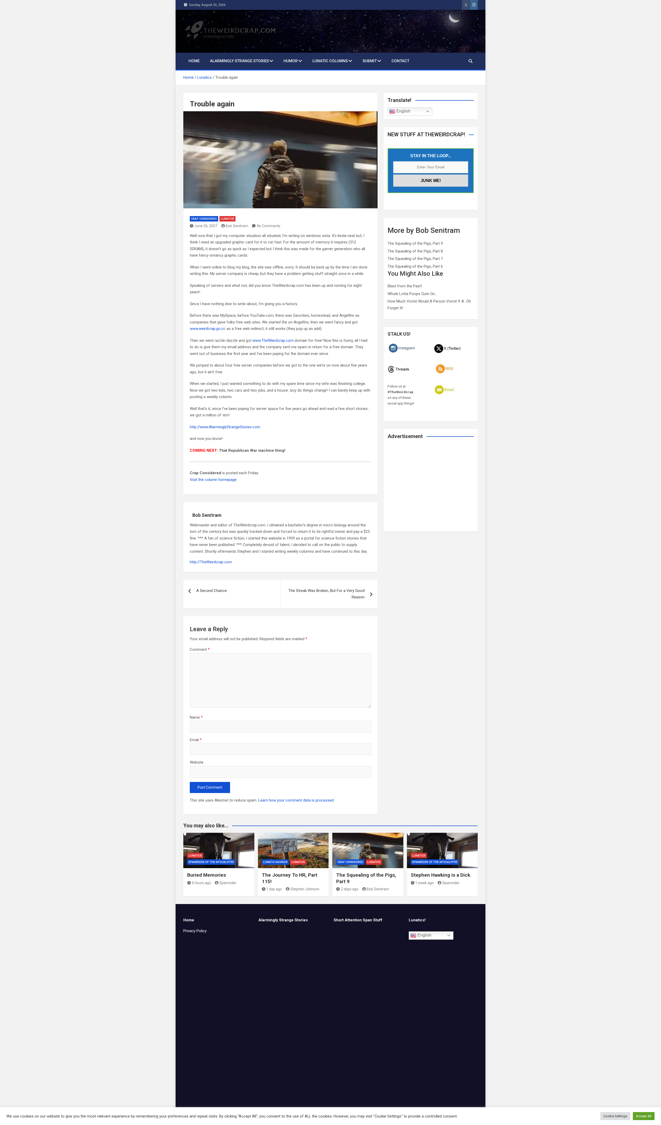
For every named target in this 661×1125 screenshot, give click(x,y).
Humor (291, 61)
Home (194, 61)
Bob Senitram (237, 226)
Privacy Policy (195, 931)
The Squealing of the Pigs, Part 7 (415, 258)
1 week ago (424, 883)
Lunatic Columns (330, 61)
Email (196, 740)
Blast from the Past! (405, 286)
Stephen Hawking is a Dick (440, 875)
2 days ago (349, 889)
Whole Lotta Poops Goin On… (412, 293)
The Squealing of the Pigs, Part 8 (415, 251)
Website (196, 762)
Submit (370, 61)
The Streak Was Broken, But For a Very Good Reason (326, 594)
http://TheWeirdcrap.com (211, 562)
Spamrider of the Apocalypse (211, 862)
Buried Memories (206, 875)
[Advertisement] (431, 489)
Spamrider (228, 883)
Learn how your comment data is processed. (296, 800)
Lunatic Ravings (275, 862)
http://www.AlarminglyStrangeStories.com (225, 427)
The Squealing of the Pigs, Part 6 (415, 266)
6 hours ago (201, 883)
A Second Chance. (211, 590)
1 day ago (274, 889)
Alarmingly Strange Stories (239, 61)
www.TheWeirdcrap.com (273, 340)
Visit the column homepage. (213, 479)
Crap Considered (204, 218)
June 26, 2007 (205, 226)
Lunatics (227, 218)
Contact (400, 61)
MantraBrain (356, 1116)
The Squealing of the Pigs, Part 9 (415, 243)
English (402, 111)
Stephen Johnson (304, 889)
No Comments (268, 226)
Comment (200, 649)
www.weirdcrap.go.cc (207, 328)
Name (196, 717)
